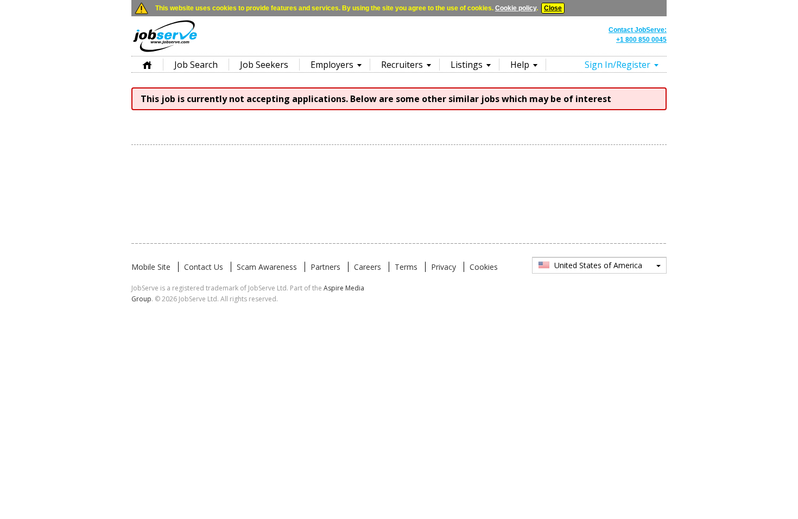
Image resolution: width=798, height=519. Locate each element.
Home (147, 64)
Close (553, 8)
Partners (325, 267)
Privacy (443, 267)
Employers (332, 65)
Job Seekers (264, 65)
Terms (406, 267)
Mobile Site (150, 267)
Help (519, 65)
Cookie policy (515, 8)
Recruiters (402, 65)
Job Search (196, 65)
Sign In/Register (617, 65)
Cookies (484, 267)
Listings (467, 65)
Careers (367, 267)
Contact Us (203, 267)
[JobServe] (165, 51)
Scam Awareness (267, 267)
